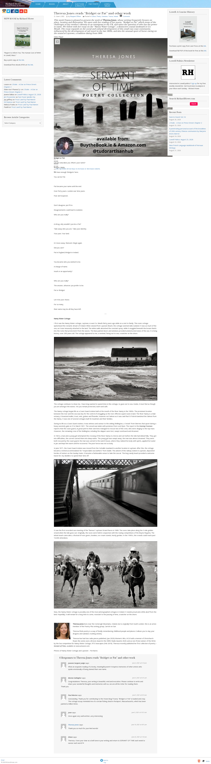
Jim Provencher (9, 97)
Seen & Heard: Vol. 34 (177, 117)
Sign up (194, 83)
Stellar (208, 761)
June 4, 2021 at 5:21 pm (139, 678)
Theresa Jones (73, 725)
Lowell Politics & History (15, 6)
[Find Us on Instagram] (4, 11)
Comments (126, 16)
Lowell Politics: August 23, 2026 (29, 94)
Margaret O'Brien (75, 16)
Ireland (116, 16)
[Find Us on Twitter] (8, 11)
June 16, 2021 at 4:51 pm (139, 725)
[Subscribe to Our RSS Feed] (25, 11)
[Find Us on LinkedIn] (17, 11)
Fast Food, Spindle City (26, 97)
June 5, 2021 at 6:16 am (139, 695)
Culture (93, 16)
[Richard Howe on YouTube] (21, 11)
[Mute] (55, 169)
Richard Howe (13, 4)
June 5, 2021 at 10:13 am (139, 712)
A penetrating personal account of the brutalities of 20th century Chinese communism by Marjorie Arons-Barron (187, 131)
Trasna (110, 16)
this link (21, 60)
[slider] (78, 169)
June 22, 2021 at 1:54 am (139, 737)
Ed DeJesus (8, 102)
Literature (105, 16)
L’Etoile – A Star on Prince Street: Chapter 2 (185, 123)
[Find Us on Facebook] (13, 11)
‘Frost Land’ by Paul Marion (25, 99)
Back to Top (106, 760)
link (205, 46)
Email (2, 760)
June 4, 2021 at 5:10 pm (139, 663)
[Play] (55, 159)
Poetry (99, 16)
